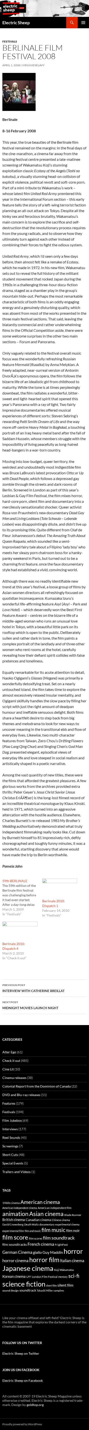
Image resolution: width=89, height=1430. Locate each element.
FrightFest (61, 1244)
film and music (33, 1230)
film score (15, 1237)
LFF (28, 1276)
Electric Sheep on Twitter (20, 1353)
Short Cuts (10, 1155)
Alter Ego (9, 1052)
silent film (65, 1285)
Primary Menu (83, 22)
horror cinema (15, 1260)
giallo (37, 1252)
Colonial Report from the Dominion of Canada (36, 1086)
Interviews (10, 1129)
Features (8, 1103)
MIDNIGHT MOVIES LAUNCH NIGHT (30, 1005)
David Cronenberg (12, 1224)
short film (51, 1285)
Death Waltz (31, 1224)
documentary (47, 1224)
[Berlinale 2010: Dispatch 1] (59, 888)
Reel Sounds (11, 1137)
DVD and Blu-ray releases (21, 1095)
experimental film (13, 1231)
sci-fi (74, 1276)
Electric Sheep (16, 22)
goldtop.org (35, 1405)
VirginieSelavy (33, 65)
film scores (35, 1238)
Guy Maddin (52, 1252)
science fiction (23, 1284)
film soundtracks (14, 1244)
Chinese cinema (61, 1219)
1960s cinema (11, 1203)
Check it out (11, 1061)
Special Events (12, 1163)
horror (73, 1251)
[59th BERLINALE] (22, 898)
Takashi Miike (45, 1290)
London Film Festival (44, 1276)
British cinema (13, 1219)
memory (63, 1276)
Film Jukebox (12, 1120)
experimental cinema (67, 1224)
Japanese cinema (27, 1268)
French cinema (41, 1244)
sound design (10, 1290)
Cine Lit (8, 1069)
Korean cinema (14, 1276)
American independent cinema (19, 1207)
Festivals (9, 41)
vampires (58, 1290)
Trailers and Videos (16, 1172)
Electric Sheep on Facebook (22, 1380)
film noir (73, 1230)
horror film (44, 1260)
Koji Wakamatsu (64, 1270)
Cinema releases (14, 1078)
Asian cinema (46, 1213)
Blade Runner (72, 1215)
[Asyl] (19, 91)
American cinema (40, 1202)
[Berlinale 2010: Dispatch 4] (19, 931)
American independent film (54, 1208)
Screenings (10, 1146)
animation (15, 1213)
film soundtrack (59, 1237)
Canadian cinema (38, 1220)
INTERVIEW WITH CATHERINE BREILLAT (33, 988)
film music (54, 1229)
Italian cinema (72, 1260)
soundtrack (27, 1290)
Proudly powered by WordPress (22, 1424)
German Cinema (17, 1252)
